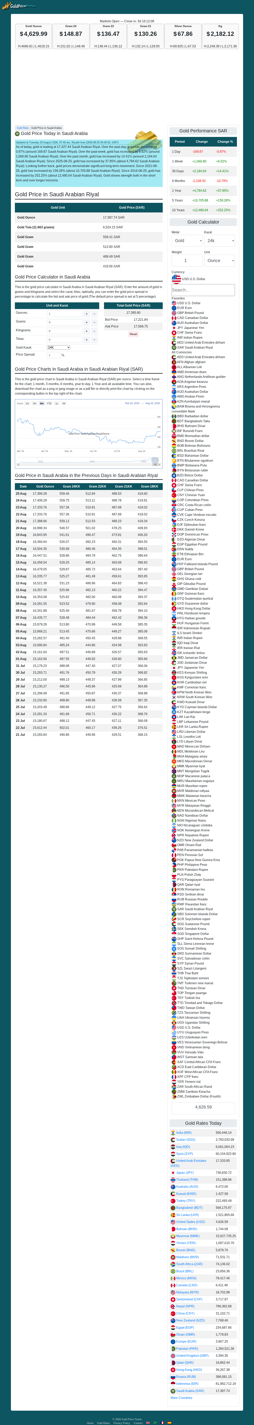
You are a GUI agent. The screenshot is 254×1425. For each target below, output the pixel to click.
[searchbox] (203, 290)
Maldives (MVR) (187, 1257)
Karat (208, 232)
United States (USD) (190, 1222)
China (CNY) (184, 1313)
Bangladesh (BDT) (189, 1207)
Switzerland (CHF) (188, 1299)
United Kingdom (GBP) (192, 1355)
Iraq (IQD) (182, 1146)
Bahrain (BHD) (186, 1229)
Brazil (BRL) (184, 1271)
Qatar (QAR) (184, 1362)
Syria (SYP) (184, 1153)
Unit (207, 252)
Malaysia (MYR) (187, 1292)
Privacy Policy (122, 1423)
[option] (203, 303)
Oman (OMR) (185, 1334)
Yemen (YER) (185, 1243)
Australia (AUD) (186, 1186)
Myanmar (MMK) (187, 1236)
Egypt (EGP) (184, 1327)
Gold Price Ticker (132, 1419)
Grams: (21, 321)
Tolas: (20, 338)
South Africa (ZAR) (189, 1264)
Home (90, 1423)
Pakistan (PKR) (186, 1348)
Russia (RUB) (185, 1376)
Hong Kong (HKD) (188, 1369)
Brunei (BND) (185, 1250)
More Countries (181, 1398)
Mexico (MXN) (185, 1278)
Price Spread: (25, 354)
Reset (133, 334)
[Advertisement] (127, 89)
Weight (177, 252)
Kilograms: (23, 330)
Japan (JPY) (184, 1172)
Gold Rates (103, 1423)
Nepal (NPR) (184, 1306)
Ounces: (22, 312)
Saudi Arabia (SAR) (189, 1391)
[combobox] (203, 687)
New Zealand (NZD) (190, 1320)
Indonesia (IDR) (186, 1383)
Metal (175, 232)
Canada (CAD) (186, 1285)
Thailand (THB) (186, 1179)
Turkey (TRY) (185, 1200)
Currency (178, 272)
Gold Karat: (24, 347)
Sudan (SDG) (185, 1139)
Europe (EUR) (185, 1341)
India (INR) (183, 1132)
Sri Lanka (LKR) (187, 1215)
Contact (138, 1423)
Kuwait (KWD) (185, 1193)
